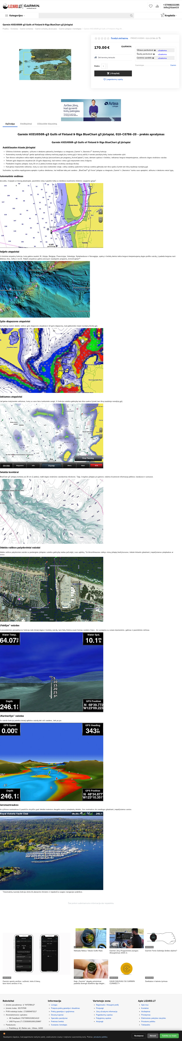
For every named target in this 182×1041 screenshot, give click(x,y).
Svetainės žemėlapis (59, 1025)
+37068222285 (171, 4)
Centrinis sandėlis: (146, 58)
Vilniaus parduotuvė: (146, 50)
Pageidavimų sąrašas (104, 1015)
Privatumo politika (148, 1022)
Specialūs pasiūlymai (59, 1018)
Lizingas (54, 1005)
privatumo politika (100, 1037)
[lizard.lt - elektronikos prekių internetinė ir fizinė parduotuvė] (21, 6)
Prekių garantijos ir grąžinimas (62, 1012)
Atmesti (153, 1036)
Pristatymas (146, 1015)
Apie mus (145, 1005)
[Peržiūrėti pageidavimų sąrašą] (151, 8)
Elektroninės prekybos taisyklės (153, 1018)
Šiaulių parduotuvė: (146, 54)
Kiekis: (97, 66)
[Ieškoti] (131, 15)
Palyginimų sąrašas (103, 1018)
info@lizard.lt (171, 7)
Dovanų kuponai (57, 1015)
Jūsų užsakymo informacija (106, 1012)
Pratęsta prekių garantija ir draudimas (65, 1008)
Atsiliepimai (145, 1012)
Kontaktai (145, 1008)
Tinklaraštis (145, 1025)
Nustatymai (138, 1036)
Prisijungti (100, 1008)
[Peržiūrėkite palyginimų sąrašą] (157, 8)
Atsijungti (99, 1022)
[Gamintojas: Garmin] (126, 46)
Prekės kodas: (138, 38)
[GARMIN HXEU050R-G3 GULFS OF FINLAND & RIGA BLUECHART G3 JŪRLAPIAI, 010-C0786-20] (45, 64)
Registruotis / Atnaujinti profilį (107, 1005)
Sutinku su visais (169, 1036)
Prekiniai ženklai (57, 1022)
